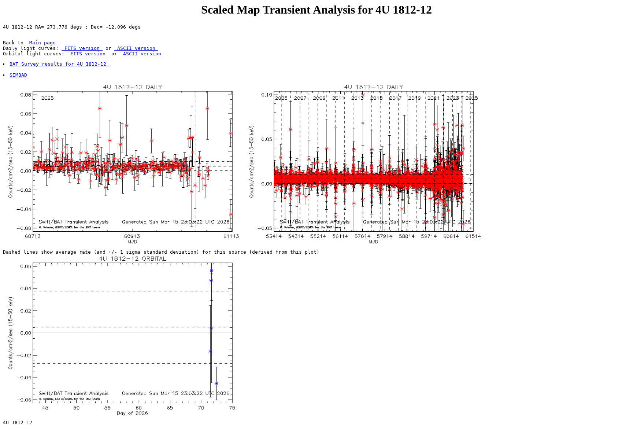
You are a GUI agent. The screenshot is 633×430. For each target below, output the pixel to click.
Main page (42, 42)
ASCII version (136, 48)
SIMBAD (18, 75)
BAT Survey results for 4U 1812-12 (59, 64)
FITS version (82, 48)
